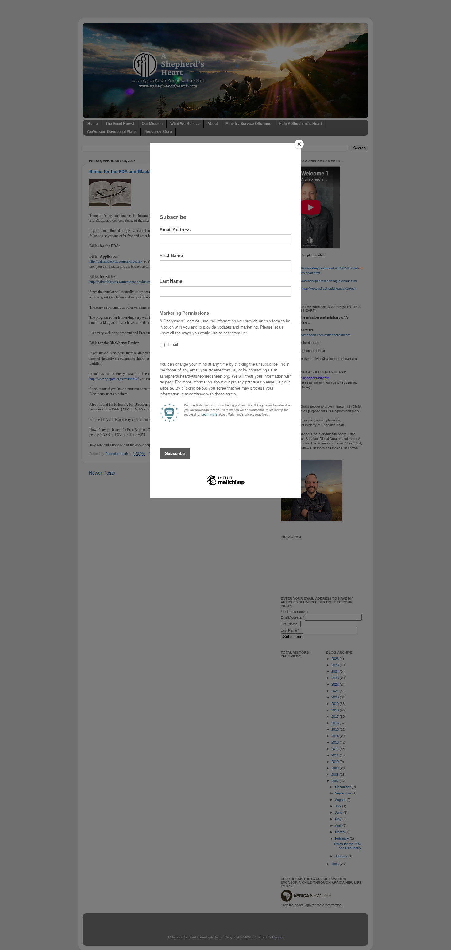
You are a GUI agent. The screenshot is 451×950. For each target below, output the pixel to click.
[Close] (299, 144)
